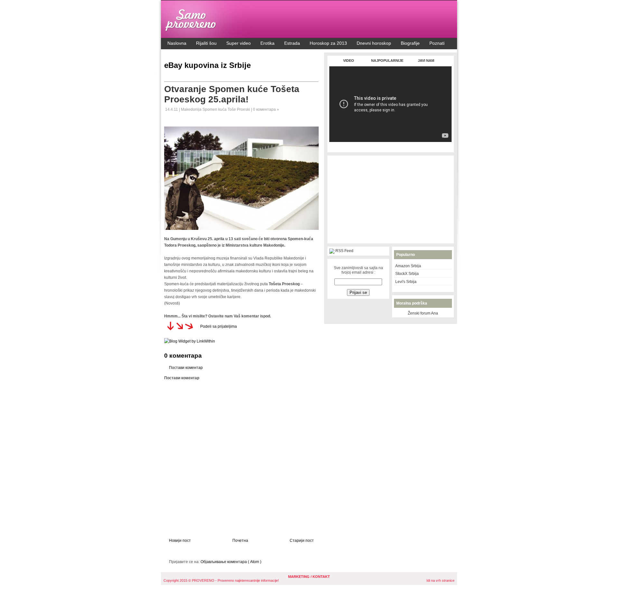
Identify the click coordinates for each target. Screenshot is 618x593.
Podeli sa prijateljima (218, 326)
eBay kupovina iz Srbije (207, 65)
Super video (238, 43)
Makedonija (191, 109)
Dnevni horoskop (374, 43)
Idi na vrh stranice (440, 580)
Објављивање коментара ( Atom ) (231, 562)
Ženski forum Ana (423, 313)
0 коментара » (266, 109)
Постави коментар (186, 367)
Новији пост (180, 540)
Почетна (240, 540)
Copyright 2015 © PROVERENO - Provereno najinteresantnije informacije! (221, 580)
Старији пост (302, 540)
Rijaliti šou (206, 43)
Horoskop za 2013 (328, 43)
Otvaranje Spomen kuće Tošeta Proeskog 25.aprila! (231, 94)
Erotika (267, 43)
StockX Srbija (407, 273)
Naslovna (176, 43)
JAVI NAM (426, 60)
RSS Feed (344, 251)
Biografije (410, 43)
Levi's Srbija (406, 281)
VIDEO (348, 60)
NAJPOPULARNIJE (387, 60)
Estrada (292, 43)
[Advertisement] (390, 145)
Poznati (437, 43)
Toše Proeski (239, 109)
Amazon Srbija (408, 266)
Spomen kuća (215, 109)
